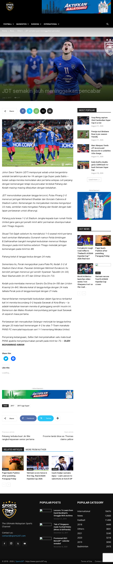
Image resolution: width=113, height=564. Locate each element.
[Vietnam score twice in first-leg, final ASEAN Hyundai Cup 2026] (37, 463)
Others (20, 31)
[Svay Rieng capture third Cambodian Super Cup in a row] (83, 120)
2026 (80, 244)
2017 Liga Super (23, 406)
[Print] (50, 111)
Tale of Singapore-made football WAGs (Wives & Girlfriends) (62, 527)
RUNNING (35, 24)
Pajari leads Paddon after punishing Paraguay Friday (11, 476)
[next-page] (8, 484)
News (12, 31)
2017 (12, 406)
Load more (93, 179)
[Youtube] (24, 543)
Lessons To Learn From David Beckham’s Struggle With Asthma (63, 513)
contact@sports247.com (14, 535)
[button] (107, 24)
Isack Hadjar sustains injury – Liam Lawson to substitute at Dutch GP (62, 476)
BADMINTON (21, 24)
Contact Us (99, 561)
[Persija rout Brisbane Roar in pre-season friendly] (83, 134)
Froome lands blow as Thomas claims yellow (58, 438)
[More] (58, 418)
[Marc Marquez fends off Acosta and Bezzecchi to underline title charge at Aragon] (83, 148)
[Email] (43, 111)
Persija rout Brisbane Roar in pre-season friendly (100, 134)
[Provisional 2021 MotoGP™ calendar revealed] (45, 541)
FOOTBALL (7, 24)
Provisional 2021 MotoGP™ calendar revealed (61, 541)
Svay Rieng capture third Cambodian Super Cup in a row (100, 120)
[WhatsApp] (36, 111)
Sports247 (20, 561)
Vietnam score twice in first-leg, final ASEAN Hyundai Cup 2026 (37, 476)
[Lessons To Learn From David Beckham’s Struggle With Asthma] (45, 513)
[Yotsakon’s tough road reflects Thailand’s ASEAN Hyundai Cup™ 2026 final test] (85, 240)
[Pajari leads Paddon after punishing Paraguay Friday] (13, 463)
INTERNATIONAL (50, 24)
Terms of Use (86, 561)
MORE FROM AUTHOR (36, 449)
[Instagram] (11, 543)
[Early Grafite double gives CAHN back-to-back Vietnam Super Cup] (83, 165)
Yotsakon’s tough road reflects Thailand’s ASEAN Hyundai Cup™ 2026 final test (85, 253)
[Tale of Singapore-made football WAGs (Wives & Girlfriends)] (45, 527)
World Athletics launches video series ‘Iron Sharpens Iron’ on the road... (85, 281)
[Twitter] (30, 111)
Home (4, 31)
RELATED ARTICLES (13, 449)
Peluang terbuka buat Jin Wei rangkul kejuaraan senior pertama (18, 438)
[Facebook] (23, 111)
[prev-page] (4, 484)
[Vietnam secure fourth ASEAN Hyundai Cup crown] (103, 268)
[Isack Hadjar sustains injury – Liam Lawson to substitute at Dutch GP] (62, 463)
